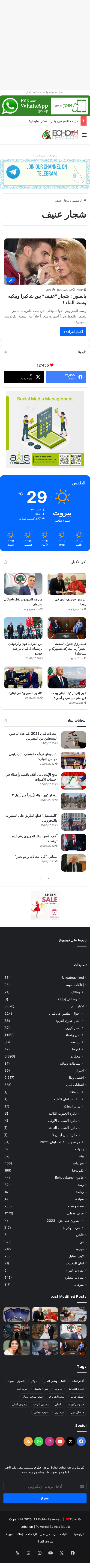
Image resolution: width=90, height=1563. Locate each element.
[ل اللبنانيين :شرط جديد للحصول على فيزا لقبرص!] (16, 1314)
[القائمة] (84, 136)
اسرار (80, 1070)
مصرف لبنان (19, 1404)
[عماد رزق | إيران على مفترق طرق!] (16, 1331)
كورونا (76, 1049)
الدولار (34, 1381)
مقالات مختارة (74, 1277)
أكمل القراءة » (73, 332)
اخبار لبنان (77, 1006)
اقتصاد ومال (76, 1077)
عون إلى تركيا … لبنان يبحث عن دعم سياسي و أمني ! (68, 695)
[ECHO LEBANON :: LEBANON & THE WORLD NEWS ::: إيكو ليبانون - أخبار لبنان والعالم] (60, 135)
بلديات (79, 1149)
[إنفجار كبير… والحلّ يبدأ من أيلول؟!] (73, 801)
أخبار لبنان (78, 1381)
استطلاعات (73, 1092)
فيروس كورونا (75, 1404)
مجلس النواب (41, 1404)
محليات (75, 1056)
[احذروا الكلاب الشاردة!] (73, 1314)
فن (82, 1242)
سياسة (75, 1042)
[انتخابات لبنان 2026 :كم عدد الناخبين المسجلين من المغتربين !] (73, 740)
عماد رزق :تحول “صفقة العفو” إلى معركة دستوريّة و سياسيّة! (67, 648)
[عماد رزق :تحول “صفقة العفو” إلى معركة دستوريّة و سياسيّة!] (67, 628)
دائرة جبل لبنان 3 (64, 1135)
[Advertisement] (45, 45)
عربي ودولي (75, 1213)
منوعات (79, 1285)
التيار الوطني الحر (55, 1381)
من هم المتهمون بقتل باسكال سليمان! (53, 121)
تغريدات (78, 1163)
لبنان (58, 1404)
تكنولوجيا (78, 1170)
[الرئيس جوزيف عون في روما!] (67, 584)
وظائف (75, 992)
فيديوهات (78, 1249)
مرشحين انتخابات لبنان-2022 (60, 1142)
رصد (81, 1185)
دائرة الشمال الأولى (62, 1120)
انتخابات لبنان (75, 1085)
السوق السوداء (15, 1381)
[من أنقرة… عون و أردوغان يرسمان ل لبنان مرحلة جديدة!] (23, 628)
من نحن (45, 1534)
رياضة (80, 1192)
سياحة (79, 1199)
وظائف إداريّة (67, 999)
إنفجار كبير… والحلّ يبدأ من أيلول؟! (34, 795)
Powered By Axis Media (53, 1526)
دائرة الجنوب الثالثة (63, 1113)
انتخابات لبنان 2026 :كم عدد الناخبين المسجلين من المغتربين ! (33, 736)
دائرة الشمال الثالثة (62, 1127)
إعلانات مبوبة (75, 985)
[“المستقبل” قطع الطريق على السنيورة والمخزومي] (73, 822)
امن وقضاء (73, 1035)
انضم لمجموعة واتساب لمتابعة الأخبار (45, 92)
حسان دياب (77, 1396)
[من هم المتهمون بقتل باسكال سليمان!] (23, 584)
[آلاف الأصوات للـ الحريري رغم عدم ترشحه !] (73, 842)
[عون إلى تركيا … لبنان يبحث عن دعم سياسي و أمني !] (67, 677)
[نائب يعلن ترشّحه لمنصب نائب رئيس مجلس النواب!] (73, 760)
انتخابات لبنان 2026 (67, 1099)
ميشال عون (77, 1412)
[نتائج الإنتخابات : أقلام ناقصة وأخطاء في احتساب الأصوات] (73, 781)
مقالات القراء (75, 1270)
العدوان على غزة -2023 (63, 1220)
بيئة (81, 1156)
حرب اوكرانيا (71, 1228)
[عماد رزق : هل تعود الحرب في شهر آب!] (45, 1347)
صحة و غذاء (76, 1206)
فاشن (80, 1235)
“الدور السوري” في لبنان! (25, 693)
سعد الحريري (56, 1396)
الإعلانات (31, 1534)
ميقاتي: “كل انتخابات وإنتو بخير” (36, 856)
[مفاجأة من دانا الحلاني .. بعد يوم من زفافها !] (45, 1331)
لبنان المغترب (75, 1263)
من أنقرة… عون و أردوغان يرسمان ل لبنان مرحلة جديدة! (25, 648)
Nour (80, 289)
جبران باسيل (41, 1388)
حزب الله (22, 1388)
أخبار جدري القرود (68, 1020)
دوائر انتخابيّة (71, 1106)
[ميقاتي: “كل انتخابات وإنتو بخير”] (73, 863)
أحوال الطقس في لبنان (64, 1013)
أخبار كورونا (72, 1028)
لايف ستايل (76, 1256)
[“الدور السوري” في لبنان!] (23, 677)
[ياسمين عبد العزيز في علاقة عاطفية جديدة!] (16, 1347)
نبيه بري (59, 1412)
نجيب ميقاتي (41, 1412)
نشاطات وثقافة (70, 1063)
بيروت (58, 1388)
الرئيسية (78, 200)
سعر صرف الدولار (32, 1396)
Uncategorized (73, 977)
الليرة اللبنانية (76, 1388)
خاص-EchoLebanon (69, 1177)
